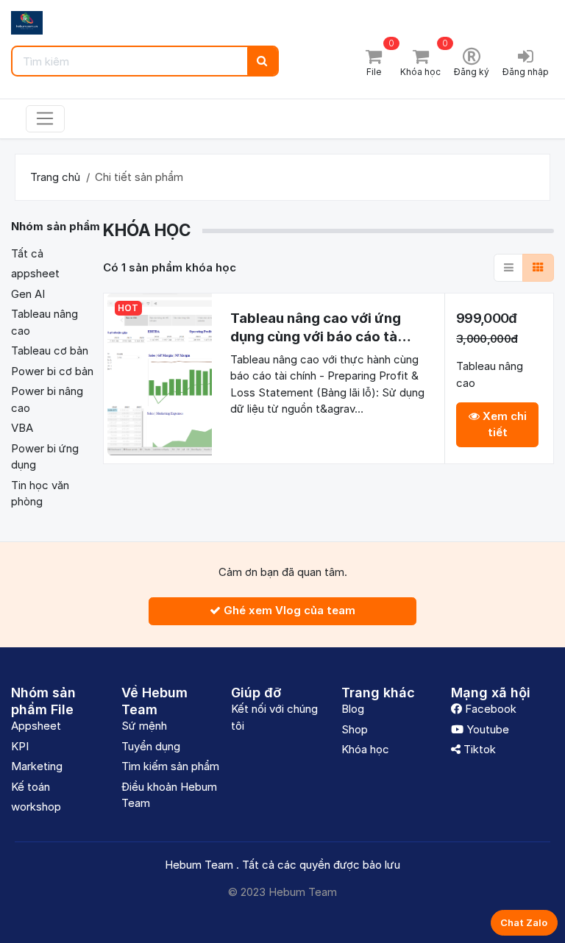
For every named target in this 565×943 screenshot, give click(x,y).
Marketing (37, 766)
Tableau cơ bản (49, 350)
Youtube (486, 729)
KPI (20, 746)
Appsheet (36, 726)
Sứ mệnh (144, 726)
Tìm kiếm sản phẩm (170, 766)
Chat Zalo (523, 922)
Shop (354, 729)
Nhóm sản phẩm (57, 226)
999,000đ (486, 318)
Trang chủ (55, 177)
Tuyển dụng (150, 746)
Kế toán (30, 787)
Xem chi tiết (503, 424)
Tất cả (27, 253)
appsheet (35, 273)
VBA (22, 428)
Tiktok (478, 749)
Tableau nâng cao (489, 374)
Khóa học (365, 749)
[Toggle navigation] (45, 119)
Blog (352, 709)
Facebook (489, 709)
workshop (36, 807)
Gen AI (28, 294)
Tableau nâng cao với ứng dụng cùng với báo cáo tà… (320, 327)
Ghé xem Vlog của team (288, 610)
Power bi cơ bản (52, 371)
